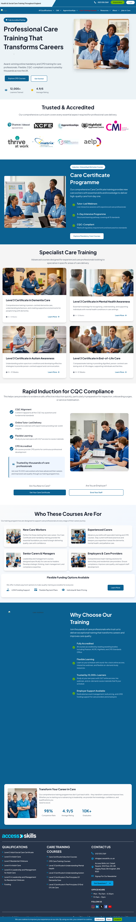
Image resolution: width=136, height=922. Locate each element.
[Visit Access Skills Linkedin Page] (97, 906)
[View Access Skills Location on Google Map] (92, 867)
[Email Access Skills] (92, 858)
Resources (104, 10)
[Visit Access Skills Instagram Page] (93, 906)
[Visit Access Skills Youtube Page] (110, 906)
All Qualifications (45, 10)
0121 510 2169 (100, 853)
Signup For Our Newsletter (106, 876)
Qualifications (15, 847)
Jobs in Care (125, 10)
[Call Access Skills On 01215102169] (92, 853)
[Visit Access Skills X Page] (101, 906)
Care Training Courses (88, 10)
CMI (57, 10)
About (115, 10)
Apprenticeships (69, 10)
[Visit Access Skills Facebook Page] (105, 906)
